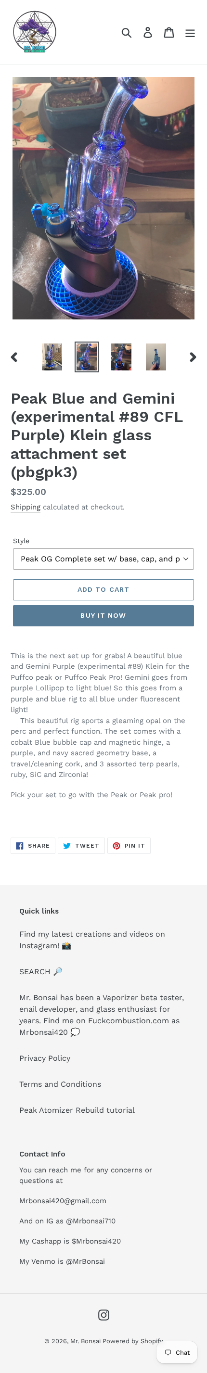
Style (21, 541)
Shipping (25, 507)
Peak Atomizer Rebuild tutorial (77, 1110)
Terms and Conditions (60, 1084)
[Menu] (190, 32)
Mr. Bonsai (86, 1341)
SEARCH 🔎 (41, 971)
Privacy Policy (44, 1058)
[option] (52, 357)
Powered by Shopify (133, 1341)
